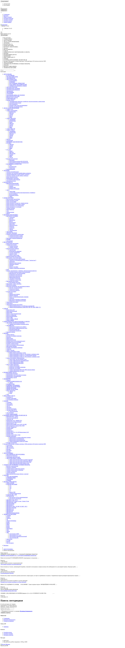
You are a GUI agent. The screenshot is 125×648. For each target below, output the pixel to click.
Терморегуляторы (10, 332)
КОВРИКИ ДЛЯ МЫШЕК (13, 385)
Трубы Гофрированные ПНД (16, 363)
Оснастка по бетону (14, 289)
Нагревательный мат (14, 329)
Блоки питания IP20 (11, 201)
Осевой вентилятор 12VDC (16, 235)
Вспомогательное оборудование (17, 259)
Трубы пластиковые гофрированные (15, 358)
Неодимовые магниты (14, 282)
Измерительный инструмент (13, 256)
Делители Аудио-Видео (12, 418)
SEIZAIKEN (9, 528)
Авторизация (6, 3)
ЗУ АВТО (8, 143)
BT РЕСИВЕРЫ (10, 75)
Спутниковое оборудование (13, 179)
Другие (11, 157)
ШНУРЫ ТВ (9, 511)
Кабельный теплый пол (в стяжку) (17, 326)
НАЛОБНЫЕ (9, 479)
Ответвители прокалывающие (13, 421)
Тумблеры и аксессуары (15, 279)
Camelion (8, 515)
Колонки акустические (12, 158)
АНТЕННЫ (6, 170)
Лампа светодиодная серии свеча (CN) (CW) (20, 462)
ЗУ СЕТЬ (8, 149)
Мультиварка (12, 222)
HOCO (11, 115)
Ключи (11, 293)
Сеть (7, 210)
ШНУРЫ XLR (10, 510)
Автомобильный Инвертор (13, 89)
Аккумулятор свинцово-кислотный (18, 536)
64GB (10, 393)
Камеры (11, 186)
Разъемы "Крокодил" (11, 427)
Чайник (11, 229)
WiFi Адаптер (9, 446)
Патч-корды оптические (15, 498)
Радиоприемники (10, 169)
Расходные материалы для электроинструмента (18, 286)
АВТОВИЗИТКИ (10, 78)
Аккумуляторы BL (13, 537)
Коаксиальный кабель (11, 316)
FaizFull (11, 114)
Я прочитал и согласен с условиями (17, 611)
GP (7, 519)
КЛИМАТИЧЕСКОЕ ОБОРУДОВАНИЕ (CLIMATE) (16, 321)
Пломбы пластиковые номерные (14, 347)
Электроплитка (13, 230)
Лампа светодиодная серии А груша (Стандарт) (21, 459)
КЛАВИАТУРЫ (10, 384)
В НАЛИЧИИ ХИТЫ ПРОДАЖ (9, 590)
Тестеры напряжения (14, 252)
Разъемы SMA (9, 433)
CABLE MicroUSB (11, 118)
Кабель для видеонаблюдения (13, 313)
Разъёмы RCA (9, 431)
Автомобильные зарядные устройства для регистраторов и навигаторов (27, 101)
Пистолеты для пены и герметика (17, 299)
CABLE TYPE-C (10, 130)
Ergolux (8, 516)
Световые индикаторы (14, 278)
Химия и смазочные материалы (17, 268)
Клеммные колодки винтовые (13, 342)
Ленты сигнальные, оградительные (15, 345)
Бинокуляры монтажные (12, 243)
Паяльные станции (14, 264)
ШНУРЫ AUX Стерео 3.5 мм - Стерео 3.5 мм (17, 501)
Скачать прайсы (7, 22)
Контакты (5, 15)
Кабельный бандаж (11, 339)
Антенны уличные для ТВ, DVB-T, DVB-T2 (17, 175)
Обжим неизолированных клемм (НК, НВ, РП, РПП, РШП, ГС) (25, 307)
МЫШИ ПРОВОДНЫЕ (12, 389)
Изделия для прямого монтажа (13, 335)
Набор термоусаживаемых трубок (17, 352)
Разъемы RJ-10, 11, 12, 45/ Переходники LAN (17, 432)
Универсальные (10, 212)
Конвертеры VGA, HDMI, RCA (14, 420)
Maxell (8, 523)
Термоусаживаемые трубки (13, 351)
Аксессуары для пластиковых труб (17, 359)
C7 (10, 490)
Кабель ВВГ (9, 312)
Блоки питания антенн (12, 177)
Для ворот (8, 407)
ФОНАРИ (6, 475)
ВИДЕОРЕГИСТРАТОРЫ (12, 96)
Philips (7, 524)
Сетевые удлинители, (11, 471)
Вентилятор (12, 220)
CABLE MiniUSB (10, 128)
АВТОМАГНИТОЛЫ (11, 87)
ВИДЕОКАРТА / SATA (12, 416)
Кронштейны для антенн (12, 178)
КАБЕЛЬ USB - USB (11, 494)
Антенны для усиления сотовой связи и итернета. (18, 173)
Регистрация (6, 5)
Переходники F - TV (11, 423)
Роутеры (8, 451)
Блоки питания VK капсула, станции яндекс (17, 203)
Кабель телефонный (11, 315)
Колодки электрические (12, 466)
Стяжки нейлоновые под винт (16, 371)
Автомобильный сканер (15, 102)
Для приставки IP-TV (11, 410)
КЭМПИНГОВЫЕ (11, 477)
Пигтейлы (8, 450)
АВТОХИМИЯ (10, 92)
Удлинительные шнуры (15, 493)
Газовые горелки (13, 247)
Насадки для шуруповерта (15, 287)
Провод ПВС (9, 317)
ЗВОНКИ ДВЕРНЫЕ (11, 233)
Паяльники (12, 261)
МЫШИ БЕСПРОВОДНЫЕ (13, 386)
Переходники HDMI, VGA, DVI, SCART (16, 424)
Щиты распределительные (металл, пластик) (17, 474)
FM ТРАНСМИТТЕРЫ (12, 76)
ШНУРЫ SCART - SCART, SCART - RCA (16, 506)
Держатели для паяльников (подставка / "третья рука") (22, 260)
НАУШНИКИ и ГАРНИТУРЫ (14, 164)
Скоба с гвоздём (10, 350)
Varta (7, 530)
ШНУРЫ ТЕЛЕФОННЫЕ (12, 513)
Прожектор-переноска (11, 455)
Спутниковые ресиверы (12, 399)
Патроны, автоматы (11, 467)
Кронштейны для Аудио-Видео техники (16, 375)
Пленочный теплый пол (15, 330)
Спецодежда (9, 303)
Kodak (7, 522)
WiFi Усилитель (10, 447)
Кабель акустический (11, 311)
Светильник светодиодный (13, 457)
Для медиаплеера (13, 411)
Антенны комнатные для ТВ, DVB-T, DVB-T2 (17, 174)
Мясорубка (12, 223)
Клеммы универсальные (12, 343)
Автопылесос (9, 91)
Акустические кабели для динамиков (15, 95)
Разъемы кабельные (11, 436)
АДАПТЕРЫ (9, 93)
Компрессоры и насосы (12, 97)
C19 (10, 488)
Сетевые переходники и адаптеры (14, 470)
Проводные (12, 167)
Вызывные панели (13, 195)
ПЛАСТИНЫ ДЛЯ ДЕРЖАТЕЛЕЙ (18, 84)
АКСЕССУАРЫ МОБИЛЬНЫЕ (11, 108)
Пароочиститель (13, 225)
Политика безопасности (9, 619)
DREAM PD (12, 153)
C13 (10, 485)
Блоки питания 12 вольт (12, 200)
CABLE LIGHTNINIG (11, 110)
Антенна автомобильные (12, 171)
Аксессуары (12, 191)
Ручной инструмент (11, 291)
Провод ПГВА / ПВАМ (12, 319)
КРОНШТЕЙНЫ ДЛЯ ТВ (9, 372)
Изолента (8, 337)
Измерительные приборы (12, 248)
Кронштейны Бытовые (12, 373)
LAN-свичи (9, 445)
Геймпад (8, 380)
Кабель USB (12, 492)
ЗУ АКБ (8, 540)
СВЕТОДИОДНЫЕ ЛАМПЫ (13, 458)
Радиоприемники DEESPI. (7, 573)
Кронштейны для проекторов (13, 376)
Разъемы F (9, 429)
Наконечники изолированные (16, 438)
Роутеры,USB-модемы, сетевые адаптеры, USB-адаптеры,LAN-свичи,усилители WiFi (24, 444)
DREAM (11, 113)
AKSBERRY (12, 119)
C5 (10, 489)
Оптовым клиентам (8, 18)
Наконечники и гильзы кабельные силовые (20, 437)
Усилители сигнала (11, 181)
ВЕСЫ (11, 221)
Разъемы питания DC (11, 442)
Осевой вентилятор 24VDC (16, 237)
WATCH (8, 139)
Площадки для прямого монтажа (17, 367)
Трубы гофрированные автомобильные (19, 360)
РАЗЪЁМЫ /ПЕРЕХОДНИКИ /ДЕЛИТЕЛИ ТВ (15, 415)
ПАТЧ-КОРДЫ (10, 496)
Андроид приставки (11, 398)
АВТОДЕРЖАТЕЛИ (11, 79)
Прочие (8, 541)
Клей (7, 269)
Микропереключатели (14, 277)
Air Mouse (8, 402)
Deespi (10, 122)
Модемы (8, 449)
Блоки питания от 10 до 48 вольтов (15, 205)
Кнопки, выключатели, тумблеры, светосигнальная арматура (21, 270)
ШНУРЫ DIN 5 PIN (11, 502)
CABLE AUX (9, 109)
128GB (11, 382)
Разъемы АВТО (10, 100)
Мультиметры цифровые (15, 251)
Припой (11, 265)
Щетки (8, 213)
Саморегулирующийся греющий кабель (19, 324)
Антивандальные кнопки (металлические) (19, 272)
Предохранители (13, 104)
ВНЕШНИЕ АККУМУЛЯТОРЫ (14, 141)
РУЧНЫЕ (8, 480)
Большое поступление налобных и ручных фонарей (13, 582)
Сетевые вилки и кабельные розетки (15, 468)
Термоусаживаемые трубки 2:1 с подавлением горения (22, 355)
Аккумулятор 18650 (14, 533)
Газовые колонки (10, 208)
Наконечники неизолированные (17, 440)
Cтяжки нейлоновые (14, 365)
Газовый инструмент (11, 244)
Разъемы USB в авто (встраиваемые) (18, 105)
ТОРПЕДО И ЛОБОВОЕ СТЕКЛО (18, 85)
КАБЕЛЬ (5, 308)
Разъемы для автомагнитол (16, 106)
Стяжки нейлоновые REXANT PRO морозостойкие (22, 369)
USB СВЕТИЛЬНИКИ (12, 476)
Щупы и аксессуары (14, 255)
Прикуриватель (10, 209)
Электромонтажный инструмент (14, 304)
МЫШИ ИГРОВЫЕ (11, 388)
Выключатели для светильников (17, 273)
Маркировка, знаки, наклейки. (13, 283)
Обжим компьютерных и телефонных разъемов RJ (21, 306)
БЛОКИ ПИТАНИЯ (8, 197)
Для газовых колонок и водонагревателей (11, 564)
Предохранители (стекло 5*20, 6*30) (15, 425)
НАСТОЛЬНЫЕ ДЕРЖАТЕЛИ (17, 83)
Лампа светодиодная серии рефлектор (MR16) (20, 460)
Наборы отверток (13, 295)
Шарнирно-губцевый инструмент (17, 300)
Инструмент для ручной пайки (14, 257)
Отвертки (11, 298)
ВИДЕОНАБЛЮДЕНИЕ (12, 183)
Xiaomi (8, 531)
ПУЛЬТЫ (5, 401)
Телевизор (11, 227)
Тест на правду (10, 543)
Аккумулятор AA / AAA (15, 535)
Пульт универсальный (11, 414)
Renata (8, 526)
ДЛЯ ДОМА (9, 231)
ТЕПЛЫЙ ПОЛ (10, 325)
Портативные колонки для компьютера (19, 162)
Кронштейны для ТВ (11, 377)
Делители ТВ (9, 419)
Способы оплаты (7, 21)
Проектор (11, 226)
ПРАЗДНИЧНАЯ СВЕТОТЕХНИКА (15, 454)
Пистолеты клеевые (11, 285)
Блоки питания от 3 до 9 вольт (13, 207)
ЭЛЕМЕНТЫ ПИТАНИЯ (9, 514)
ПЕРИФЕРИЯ (7, 378)
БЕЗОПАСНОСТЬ (8, 182)
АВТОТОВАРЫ (7, 74)
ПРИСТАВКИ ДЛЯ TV (9, 395)
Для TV (8, 406)
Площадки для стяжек (14, 368)
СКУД (7, 190)
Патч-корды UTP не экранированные (18, 497)
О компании (6, 14)
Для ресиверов (10, 412)
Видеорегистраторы (14, 184)
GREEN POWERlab (11, 520)
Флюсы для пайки (13, 266)
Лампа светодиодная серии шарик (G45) (19, 463)
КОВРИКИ (12, 82)
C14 (10, 487)
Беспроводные (12, 166)
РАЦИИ (8, 239)
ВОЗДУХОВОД (13, 80)
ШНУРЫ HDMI (10, 503)
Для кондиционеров (11, 408)
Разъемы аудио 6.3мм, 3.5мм (13, 434)
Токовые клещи (13, 253)
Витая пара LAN (10, 309)
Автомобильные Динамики (13, 88)
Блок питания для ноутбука (13, 199)
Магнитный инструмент (12, 281)
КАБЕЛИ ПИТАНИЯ (11, 484)
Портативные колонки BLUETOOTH (18, 161)
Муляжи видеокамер (14, 188)
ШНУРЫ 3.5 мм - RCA (12, 500)
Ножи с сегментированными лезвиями (18, 296)
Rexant (8, 527)
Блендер (11, 218)
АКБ (7, 532)
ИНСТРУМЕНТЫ (8, 242)
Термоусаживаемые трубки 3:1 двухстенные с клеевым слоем (24, 356)
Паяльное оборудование (15, 263)
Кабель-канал (9, 338)
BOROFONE (12, 111)
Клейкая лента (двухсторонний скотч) (15, 341)
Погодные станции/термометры (14, 238)
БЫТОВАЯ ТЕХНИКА (12, 216)
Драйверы (5, 626)
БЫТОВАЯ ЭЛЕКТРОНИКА (10, 214)
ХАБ (7, 394)
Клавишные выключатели (15, 274)
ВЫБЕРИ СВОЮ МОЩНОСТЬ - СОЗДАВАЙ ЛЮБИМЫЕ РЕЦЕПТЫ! (18, 555)
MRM (10, 117)
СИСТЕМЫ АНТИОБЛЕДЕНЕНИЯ (15, 322)
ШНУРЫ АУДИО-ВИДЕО (10, 481)
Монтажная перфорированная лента (18, 328)
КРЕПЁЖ (5, 333)
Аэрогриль (12, 217)
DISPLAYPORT (10, 483)
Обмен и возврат (7, 17)
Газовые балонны (13, 246)
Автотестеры (12, 250)
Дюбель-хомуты (10, 334)
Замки (10, 196)
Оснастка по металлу (14, 290)
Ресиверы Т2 (9, 397)
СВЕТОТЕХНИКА (8, 453)
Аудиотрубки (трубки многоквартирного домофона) (22, 192)
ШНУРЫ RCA (10, 505)
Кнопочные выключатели (15, 276)
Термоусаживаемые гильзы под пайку (18, 441)
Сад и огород (9, 240)
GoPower (8, 518)
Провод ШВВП (10, 320)
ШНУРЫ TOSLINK (11, 507)
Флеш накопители (10, 390)
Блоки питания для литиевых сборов (15, 204)
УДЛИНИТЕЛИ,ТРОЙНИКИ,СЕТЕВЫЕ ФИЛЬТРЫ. (16, 464)
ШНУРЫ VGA (10, 509)
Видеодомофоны (13, 194)
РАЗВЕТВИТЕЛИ (10, 98)
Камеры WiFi (12, 187)
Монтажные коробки (11, 346)
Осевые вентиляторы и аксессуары (15, 234)
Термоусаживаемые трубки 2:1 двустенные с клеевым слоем (24, 354)
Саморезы (8, 349)
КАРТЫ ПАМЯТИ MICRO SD (14, 381)
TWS (10, 165)
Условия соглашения (8, 621)
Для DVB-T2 (9, 404)
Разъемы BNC (9, 428)
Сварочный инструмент (12, 302)
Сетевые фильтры (10, 472)
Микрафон (12, 160)
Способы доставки (8, 19)
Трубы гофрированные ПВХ (16, 362)
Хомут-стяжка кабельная (12, 364)
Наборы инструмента (14, 294)
